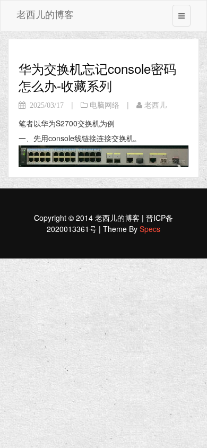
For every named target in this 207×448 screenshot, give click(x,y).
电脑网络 (104, 105)
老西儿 (155, 105)
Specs (150, 228)
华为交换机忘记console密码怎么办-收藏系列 (97, 76)
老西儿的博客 (45, 14)
